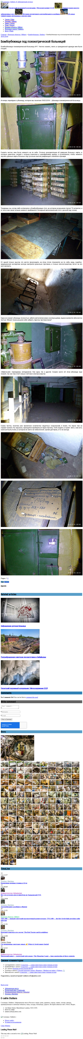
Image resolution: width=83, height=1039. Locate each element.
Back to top (4, 985)
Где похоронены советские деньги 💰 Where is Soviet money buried (25, 944)
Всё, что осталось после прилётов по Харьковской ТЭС (21, 895)
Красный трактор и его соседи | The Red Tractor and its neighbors (24, 932)
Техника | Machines (7, 881)
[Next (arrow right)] (3, 1037)
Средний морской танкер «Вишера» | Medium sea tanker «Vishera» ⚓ (41, 970)
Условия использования (13, 1022)
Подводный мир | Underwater (15, 990)
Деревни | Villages (11, 21)
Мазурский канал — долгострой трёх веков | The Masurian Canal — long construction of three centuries (38, 956)
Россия (6, 582)
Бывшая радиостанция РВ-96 (23, 968)
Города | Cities (9, 19)
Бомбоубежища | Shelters (36, 34)
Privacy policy (9, 1020)
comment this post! (32, 697)
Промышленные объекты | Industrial (17, 992)
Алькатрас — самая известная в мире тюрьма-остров (39, 965)
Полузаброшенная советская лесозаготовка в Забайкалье (23, 657)
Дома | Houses (9, 25)
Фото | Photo (9, 31)
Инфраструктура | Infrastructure (11, 893)
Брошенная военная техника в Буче (14, 883)
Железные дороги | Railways (14, 29)
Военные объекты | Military (14, 27)
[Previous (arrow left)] (1, 1037)
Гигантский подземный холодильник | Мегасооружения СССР (24, 688)
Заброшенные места (12, 988)
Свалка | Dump (6, 942)
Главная (3, 34)
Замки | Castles (10, 23)
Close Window (5, 1026)
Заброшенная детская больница (13, 626)
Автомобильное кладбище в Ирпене (14, 907)
